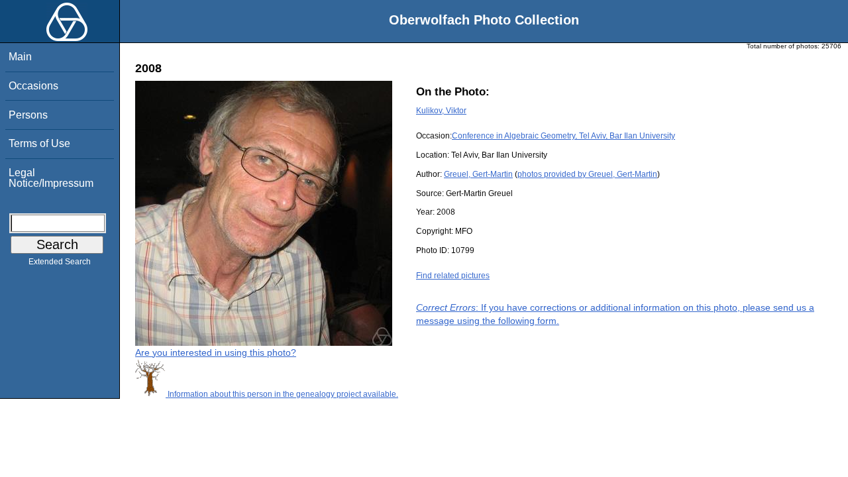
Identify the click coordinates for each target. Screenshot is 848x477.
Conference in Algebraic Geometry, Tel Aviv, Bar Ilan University (563, 135)
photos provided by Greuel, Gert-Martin (587, 174)
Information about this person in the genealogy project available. (282, 394)
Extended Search (59, 262)
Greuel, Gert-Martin (478, 174)
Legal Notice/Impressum (51, 178)
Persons (28, 115)
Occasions (33, 85)
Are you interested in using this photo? (215, 352)
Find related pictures (453, 275)
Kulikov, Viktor (441, 110)
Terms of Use (39, 143)
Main (20, 56)
